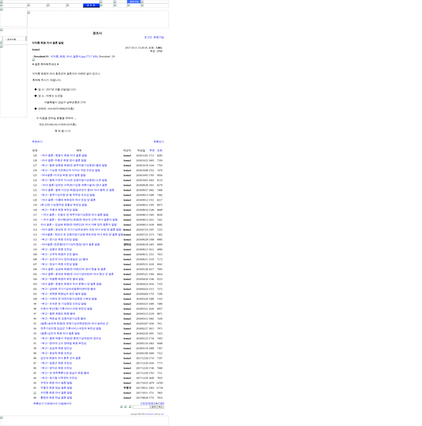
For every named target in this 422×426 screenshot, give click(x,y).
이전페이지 (51, 403)
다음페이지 (65, 403)
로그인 (148, 37)
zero (162, 414)
